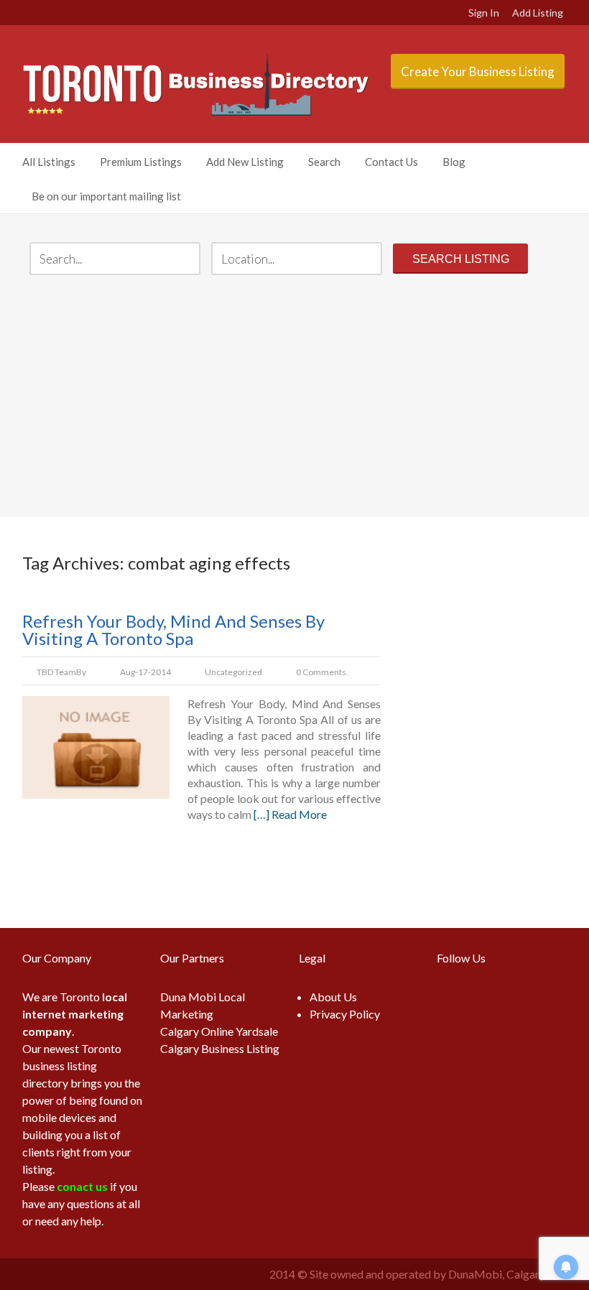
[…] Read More (290, 814)
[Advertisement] (295, 397)
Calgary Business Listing (219, 1048)
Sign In (483, 12)
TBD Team (56, 672)
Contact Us (391, 161)
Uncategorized (233, 672)
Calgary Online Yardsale (219, 1031)
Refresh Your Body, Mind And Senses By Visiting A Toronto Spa (173, 630)
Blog (453, 161)
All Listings (48, 161)
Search (324, 161)
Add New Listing (245, 161)
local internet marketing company (74, 1014)
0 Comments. (322, 672)
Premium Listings (141, 161)
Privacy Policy (345, 1014)
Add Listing (537, 12)
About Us (333, 996)
